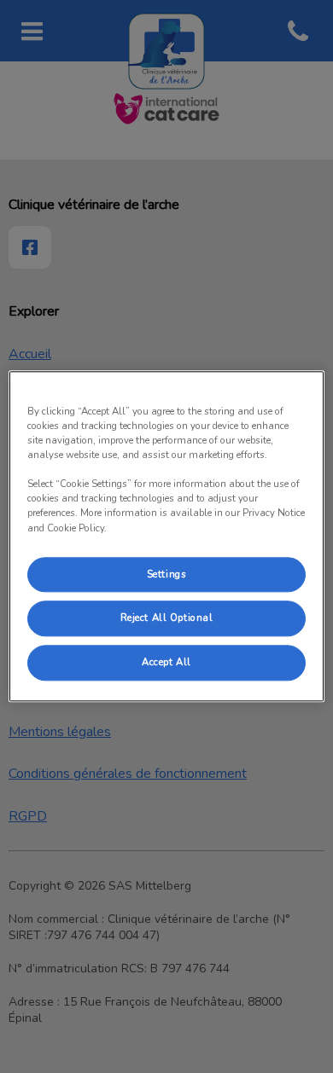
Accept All (166, 663)
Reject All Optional (166, 618)
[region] (167, 536)
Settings (167, 574)
